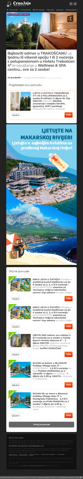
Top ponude (12, 10)
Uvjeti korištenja (23, 454)
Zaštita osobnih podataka (48, 454)
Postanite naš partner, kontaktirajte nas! (26, 446)
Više (68, 114)
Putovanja (50, 10)
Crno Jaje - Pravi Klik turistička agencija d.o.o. (33, 465)
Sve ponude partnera (53, 78)
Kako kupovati (13, 454)
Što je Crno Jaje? (16, 438)
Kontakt (31, 455)
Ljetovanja (59, 10)
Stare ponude (23, 455)
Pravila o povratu (13, 455)
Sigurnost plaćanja (34, 454)
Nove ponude (38, 10)
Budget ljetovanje (72, 10)
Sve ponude (25, 10)
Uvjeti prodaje (60, 454)
